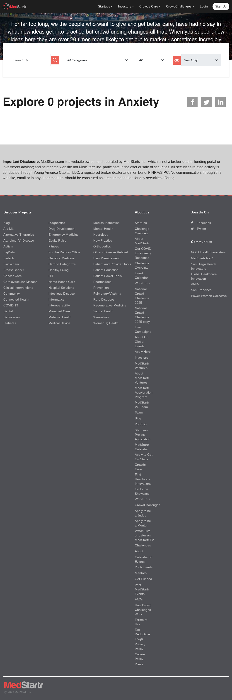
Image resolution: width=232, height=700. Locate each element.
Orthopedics (102, 246)
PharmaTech (102, 282)
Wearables (101, 317)
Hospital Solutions (61, 287)
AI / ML (8, 228)
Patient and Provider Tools (112, 264)
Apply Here (143, 351)
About (139, 551)
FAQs (139, 599)
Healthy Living (58, 270)
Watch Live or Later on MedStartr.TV (144, 535)
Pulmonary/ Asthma (107, 293)
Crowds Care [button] (148, 6)
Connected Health (16, 299)
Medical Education (106, 223)
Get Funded (143, 579)
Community (11, 293)
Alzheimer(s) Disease (18, 240)
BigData (9, 252)
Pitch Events (143, 567)
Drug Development (61, 228)
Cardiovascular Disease (20, 282)
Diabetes (9, 323)
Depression (11, 317)
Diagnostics (56, 223)
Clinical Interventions (18, 287)
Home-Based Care (61, 282)
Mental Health (103, 228)
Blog (6, 223)
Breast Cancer (13, 270)
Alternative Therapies (18, 234)
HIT (51, 276)
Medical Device (59, 323)
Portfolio (141, 424)
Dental (8, 311)
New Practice (102, 240)
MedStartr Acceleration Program (143, 392)
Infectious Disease (61, 293)
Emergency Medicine (63, 234)
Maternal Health (59, 317)
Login (204, 6)
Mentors (141, 573)
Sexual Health (103, 311)
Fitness (53, 246)
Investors (141, 357)
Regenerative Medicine (109, 305)
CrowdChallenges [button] (178, 6)
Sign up (221, 6)
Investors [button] (124, 6)
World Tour (142, 283)
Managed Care (59, 311)
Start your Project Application (142, 434)
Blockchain (11, 264)
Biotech (8, 258)
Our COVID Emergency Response (143, 253)
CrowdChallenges (147, 505)
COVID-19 (10, 305)
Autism (8, 246)
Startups (141, 223)
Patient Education (105, 270)
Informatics (56, 299)
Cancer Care (12, 276)
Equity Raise (57, 240)
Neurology (100, 234)
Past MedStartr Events (142, 589)
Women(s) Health (105, 323)
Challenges (143, 545)
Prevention (101, 287)
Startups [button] (104, 6)
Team (139, 412)
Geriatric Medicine (61, 258)
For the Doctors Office (64, 252)
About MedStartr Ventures (142, 378)
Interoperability (59, 305)
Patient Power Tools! (108, 276)
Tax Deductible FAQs (142, 634)
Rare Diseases (103, 299)
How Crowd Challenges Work (143, 609)
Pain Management (106, 258)
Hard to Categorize (62, 264)
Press (139, 664)
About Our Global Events (142, 341)
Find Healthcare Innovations (143, 479)
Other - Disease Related (110, 252)
